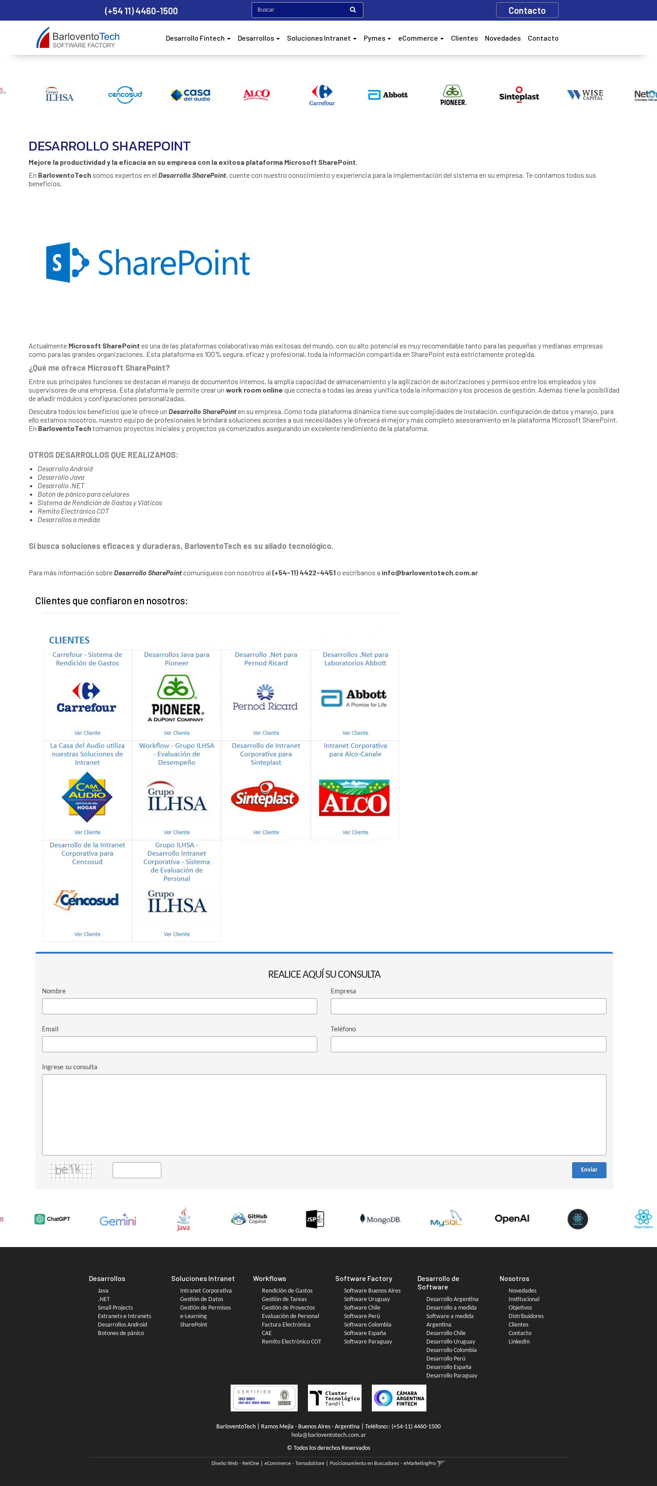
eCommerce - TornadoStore (294, 1463)
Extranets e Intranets (124, 1316)
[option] (33, 95)
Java (103, 1291)
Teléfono (343, 1029)
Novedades (503, 37)
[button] (441, 1463)
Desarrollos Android (122, 1325)
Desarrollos (256, 37)
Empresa (343, 991)
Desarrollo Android (65, 468)
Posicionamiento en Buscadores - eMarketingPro (383, 1463)
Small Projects (115, 1308)
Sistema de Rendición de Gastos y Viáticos (100, 502)
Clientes (464, 37)
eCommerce (418, 37)
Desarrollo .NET (61, 485)
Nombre (54, 991)
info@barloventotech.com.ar (430, 572)
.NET (104, 1299)
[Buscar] (353, 10)
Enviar (589, 1170)
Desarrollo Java (61, 477)
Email (50, 1029)
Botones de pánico (121, 1333)
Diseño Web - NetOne (235, 1463)
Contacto (543, 37)
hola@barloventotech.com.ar (328, 1435)
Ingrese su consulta (69, 1067)
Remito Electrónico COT (74, 510)
